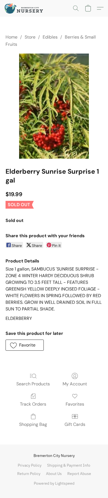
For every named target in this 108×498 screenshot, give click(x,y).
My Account (75, 384)
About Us (54, 473)
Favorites (75, 404)
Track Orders (33, 404)
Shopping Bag (33, 424)
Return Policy (28, 473)
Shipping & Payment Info (68, 465)
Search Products (33, 384)
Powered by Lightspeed (54, 483)
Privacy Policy (30, 465)
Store (30, 37)
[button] (24, 8)
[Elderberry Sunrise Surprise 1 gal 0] (54, 106)
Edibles (50, 37)
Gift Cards (75, 424)
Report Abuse (79, 473)
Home (11, 37)
